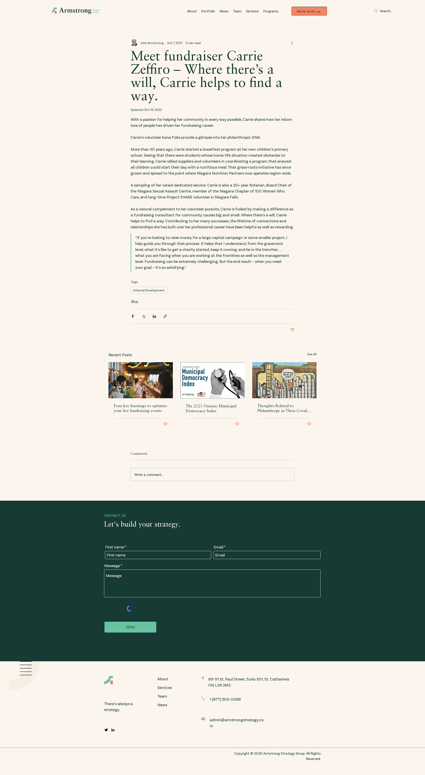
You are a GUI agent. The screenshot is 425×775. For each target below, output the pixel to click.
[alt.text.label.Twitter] (106, 730)
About (162, 678)
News (162, 704)
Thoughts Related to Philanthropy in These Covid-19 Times (282, 408)
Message (112, 565)
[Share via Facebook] (133, 316)
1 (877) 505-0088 (225, 699)
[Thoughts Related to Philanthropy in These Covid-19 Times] (284, 380)
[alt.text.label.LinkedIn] (113, 730)
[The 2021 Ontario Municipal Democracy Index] (212, 380)
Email (218, 547)
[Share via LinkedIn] (154, 316)
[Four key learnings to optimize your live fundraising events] (140, 380)
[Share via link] (165, 316)
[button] (270, 11)
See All (312, 354)
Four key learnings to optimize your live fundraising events (140, 408)
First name (114, 547)
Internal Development (149, 290)
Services (164, 687)
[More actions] (291, 42)
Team (162, 696)
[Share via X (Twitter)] (143, 316)
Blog (134, 301)
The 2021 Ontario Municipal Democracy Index (211, 408)
